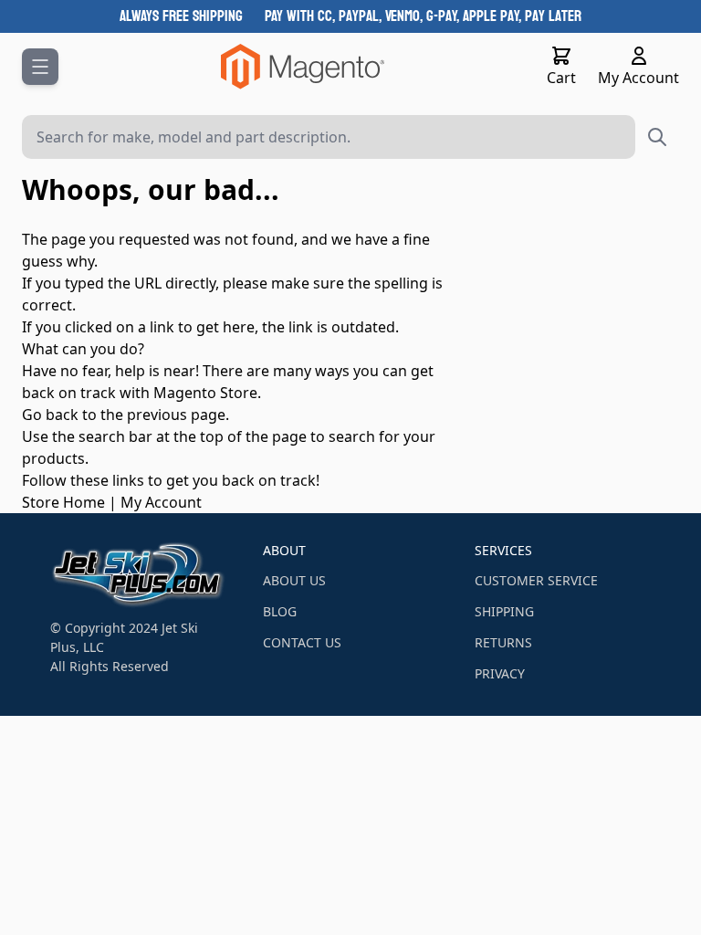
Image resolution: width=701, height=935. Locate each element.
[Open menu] (40, 66)
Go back (50, 414)
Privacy (500, 673)
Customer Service (536, 580)
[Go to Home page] (302, 66)
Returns (503, 642)
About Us (294, 580)
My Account (161, 502)
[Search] (657, 137)
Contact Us (302, 642)
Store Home (63, 502)
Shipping (504, 611)
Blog (280, 611)
